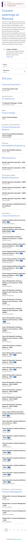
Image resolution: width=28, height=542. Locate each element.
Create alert (9, 56)
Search (5, 64)
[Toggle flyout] (25, 72)
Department (6, 70)
